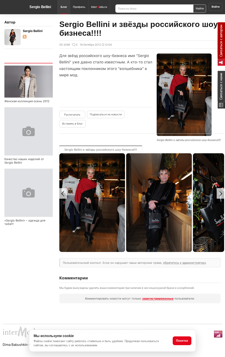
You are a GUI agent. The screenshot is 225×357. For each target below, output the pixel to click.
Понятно (182, 340)
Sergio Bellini (40, 7)
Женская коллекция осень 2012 (26, 101)
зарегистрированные (158, 298)
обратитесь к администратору (184, 262)
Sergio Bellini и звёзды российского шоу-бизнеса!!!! (100, 149)
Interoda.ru (99, 7)
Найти (200, 8)
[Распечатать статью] (72, 114)
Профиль (79, 7)
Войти (216, 6)
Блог (64, 7)
